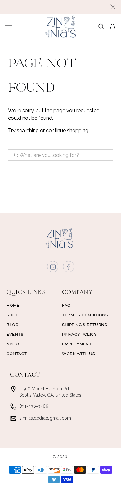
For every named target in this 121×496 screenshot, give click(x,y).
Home (13, 305)
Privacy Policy (79, 334)
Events (15, 334)
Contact (17, 353)
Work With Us (78, 353)
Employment (77, 344)
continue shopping (67, 130)
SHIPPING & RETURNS (84, 324)
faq (66, 305)
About (14, 344)
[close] (113, 7)
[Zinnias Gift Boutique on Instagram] (53, 268)
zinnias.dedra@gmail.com (45, 418)
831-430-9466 (33, 406)
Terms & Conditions (85, 315)
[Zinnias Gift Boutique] (60, 26)
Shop (12, 315)
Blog (12, 324)
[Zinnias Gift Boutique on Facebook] (68, 268)
